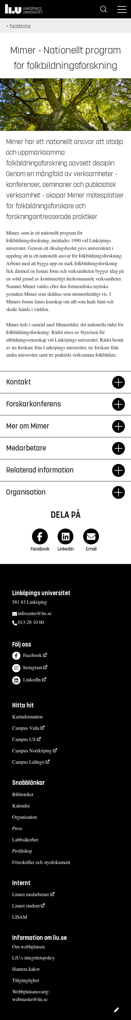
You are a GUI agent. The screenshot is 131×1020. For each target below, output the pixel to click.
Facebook (32, 655)
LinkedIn (32, 679)
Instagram (32, 667)
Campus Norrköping (32, 750)
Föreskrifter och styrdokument (41, 862)
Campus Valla (25, 728)
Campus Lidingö (28, 762)
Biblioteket (22, 794)
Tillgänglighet (25, 980)
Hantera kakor (26, 969)
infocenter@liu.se (34, 613)
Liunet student (26, 905)
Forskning (20, 25)
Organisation (26, 492)
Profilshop (22, 851)
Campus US (24, 739)
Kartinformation (27, 716)
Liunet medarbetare (30, 894)
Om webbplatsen (28, 946)
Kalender (21, 805)
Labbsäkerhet (25, 839)
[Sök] (103, 9)
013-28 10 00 (31, 622)
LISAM (19, 917)
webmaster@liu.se (30, 999)
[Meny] (122, 9)
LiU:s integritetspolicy (33, 957)
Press (17, 828)
